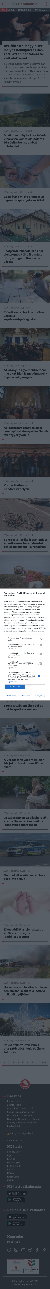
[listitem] (25, 639)
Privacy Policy (39, 696)
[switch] (40, 645)
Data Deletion (10, 696)
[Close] (45, 593)
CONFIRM (15, 687)
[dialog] (25, 644)
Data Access (25, 696)
